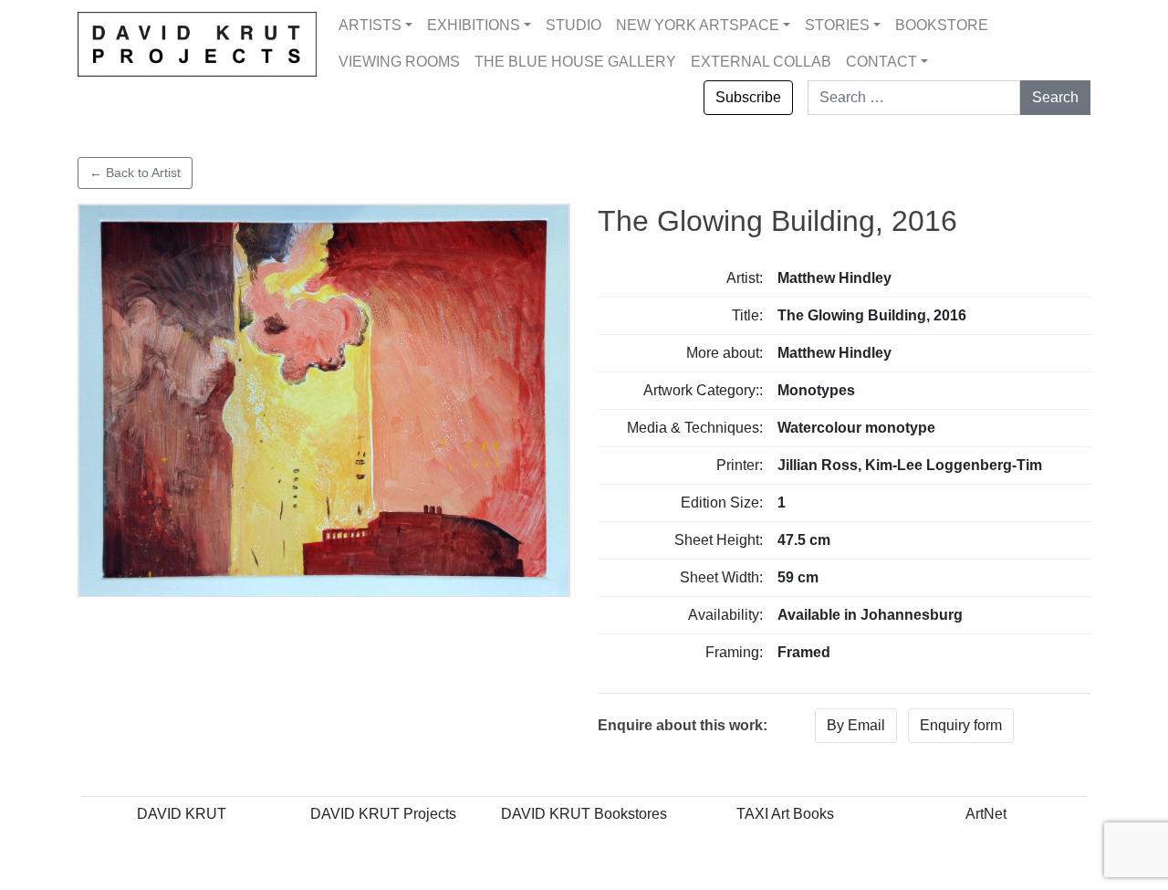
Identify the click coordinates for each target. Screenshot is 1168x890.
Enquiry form (961, 725)
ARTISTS (370, 25)
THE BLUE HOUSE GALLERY (575, 61)
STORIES (837, 25)
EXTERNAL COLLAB (761, 61)
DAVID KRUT (181, 814)
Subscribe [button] (748, 97)
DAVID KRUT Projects (383, 814)
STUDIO (573, 25)
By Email (856, 725)
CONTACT (881, 61)
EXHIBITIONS (473, 25)
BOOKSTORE (941, 25)
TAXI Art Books (785, 814)
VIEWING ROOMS (399, 61)
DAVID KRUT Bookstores (584, 814)
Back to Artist (135, 172)
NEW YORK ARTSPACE (697, 25)
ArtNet (985, 814)
